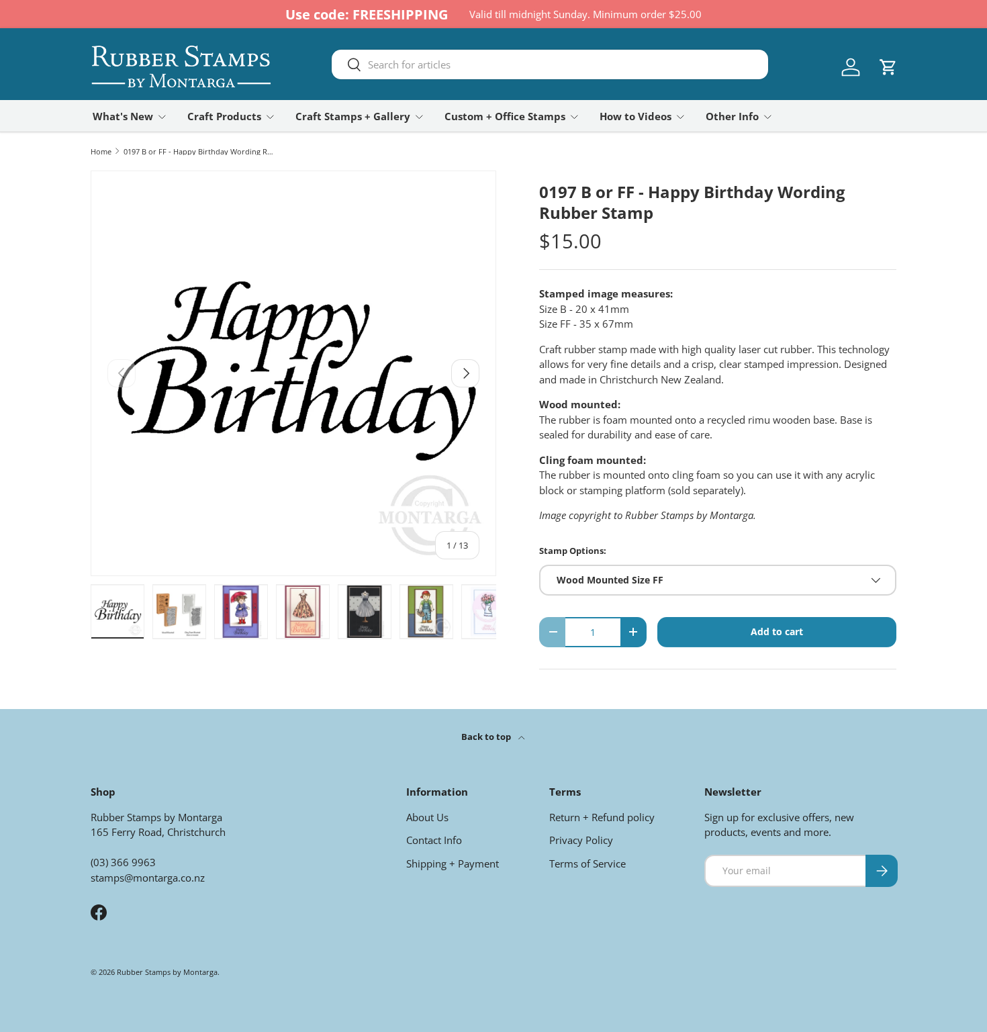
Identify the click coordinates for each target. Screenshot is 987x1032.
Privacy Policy (581, 840)
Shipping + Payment (452, 863)
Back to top (487, 737)
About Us (427, 817)
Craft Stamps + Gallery (352, 116)
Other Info (732, 116)
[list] (293, 373)
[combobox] (550, 64)
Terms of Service (587, 863)
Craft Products (224, 116)
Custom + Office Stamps (504, 116)
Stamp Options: (572, 551)
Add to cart (777, 631)
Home (101, 151)
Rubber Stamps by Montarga (167, 972)
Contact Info (434, 840)
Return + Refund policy (602, 817)
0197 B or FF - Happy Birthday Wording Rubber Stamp (199, 151)
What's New (123, 116)
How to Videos (635, 116)
